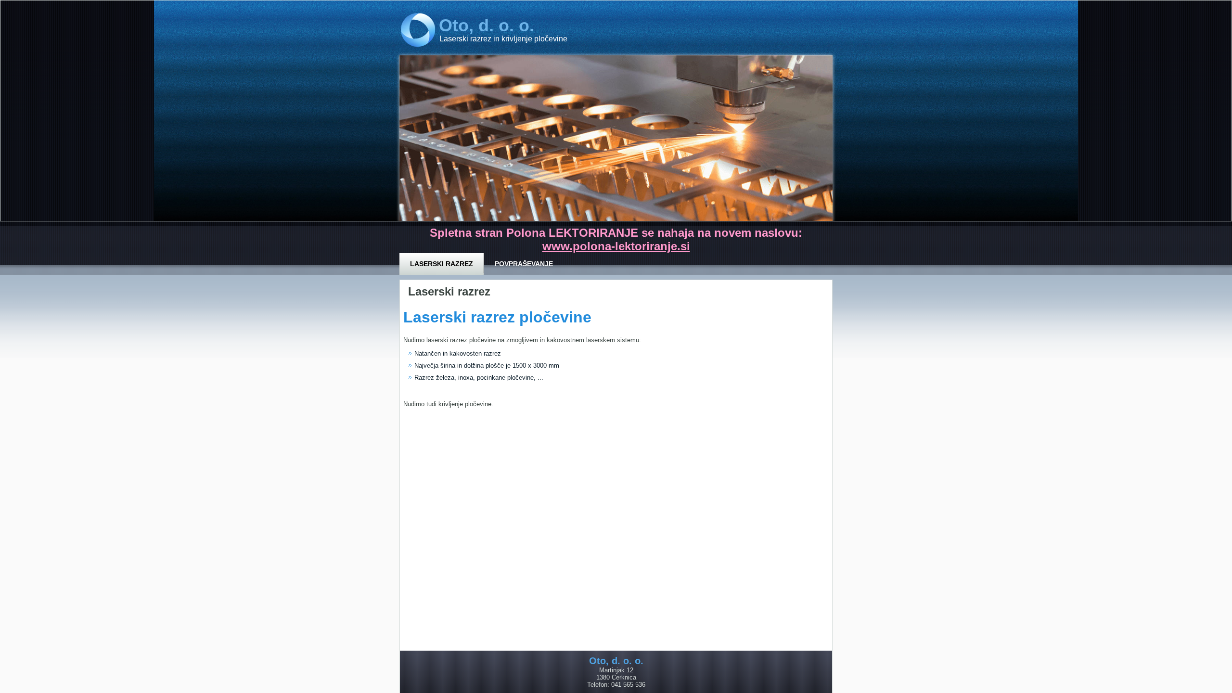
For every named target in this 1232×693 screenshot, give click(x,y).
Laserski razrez (441, 264)
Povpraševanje (524, 264)
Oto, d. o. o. (486, 25)
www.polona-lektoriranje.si (616, 246)
